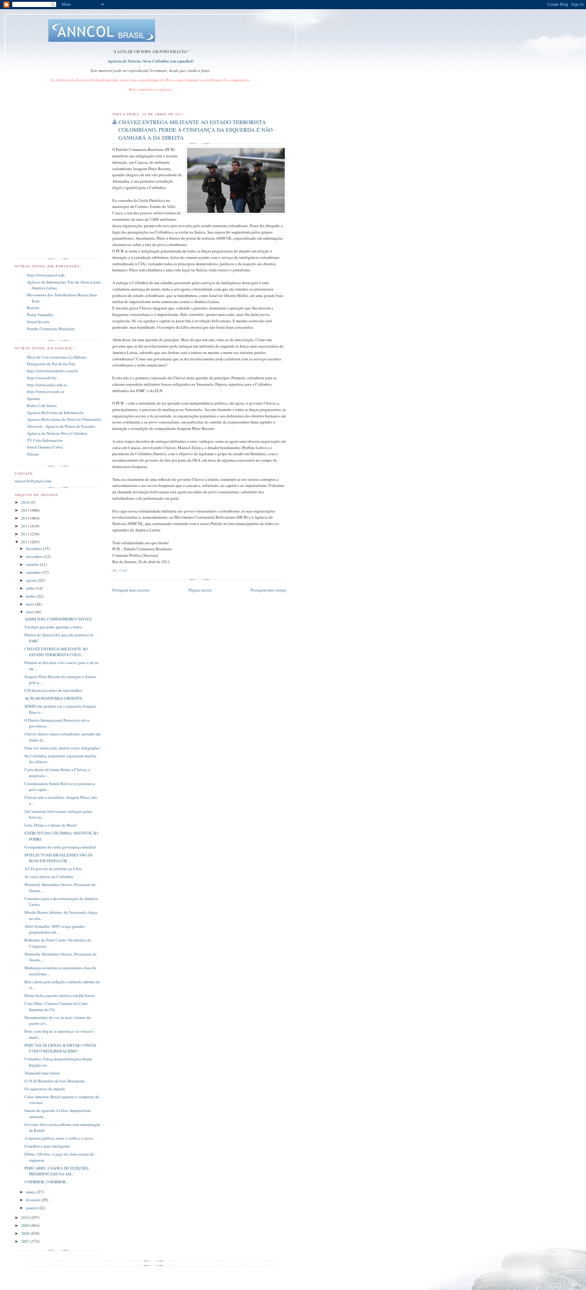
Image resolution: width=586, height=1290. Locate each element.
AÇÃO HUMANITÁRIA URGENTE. (53, 698)
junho (31, 596)
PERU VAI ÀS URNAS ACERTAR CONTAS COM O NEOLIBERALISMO (60, 1048)
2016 (26, 502)
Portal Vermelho (40, 314)
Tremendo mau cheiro (42, 1073)
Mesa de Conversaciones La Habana (56, 357)
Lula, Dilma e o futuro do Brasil (50, 825)
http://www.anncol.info (46, 275)
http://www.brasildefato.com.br (52, 370)
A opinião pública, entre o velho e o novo (58, 1138)
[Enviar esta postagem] (128, 570)
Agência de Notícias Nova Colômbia (57, 433)
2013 (26, 526)
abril (30, 612)
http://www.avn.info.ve (45, 391)
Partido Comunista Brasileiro (51, 328)
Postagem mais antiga (268, 590)
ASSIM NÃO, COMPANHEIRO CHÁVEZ (58, 619)
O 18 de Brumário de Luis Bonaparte (54, 1081)
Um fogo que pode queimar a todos (53, 627)
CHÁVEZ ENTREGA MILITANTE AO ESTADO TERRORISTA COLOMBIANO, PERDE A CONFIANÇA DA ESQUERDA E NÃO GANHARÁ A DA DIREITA (195, 129)
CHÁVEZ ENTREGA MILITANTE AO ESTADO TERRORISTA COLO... (56, 652)
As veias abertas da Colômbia (48, 876)
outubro (33, 564)
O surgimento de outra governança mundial (60, 847)
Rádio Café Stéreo (42, 405)
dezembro (34, 548)
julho (31, 588)
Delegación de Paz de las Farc (51, 363)
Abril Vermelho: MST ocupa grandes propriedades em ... (54, 929)
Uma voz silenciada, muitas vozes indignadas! (62, 748)
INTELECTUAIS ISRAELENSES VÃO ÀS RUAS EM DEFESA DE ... (58, 858)
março (31, 1192)
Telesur (33, 454)
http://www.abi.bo (41, 378)
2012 (26, 534)
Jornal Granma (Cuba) (45, 447)
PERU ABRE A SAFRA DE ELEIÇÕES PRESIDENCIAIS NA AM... (56, 1171)
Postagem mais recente (131, 590)
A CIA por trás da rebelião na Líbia (53, 868)
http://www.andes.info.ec (47, 385)
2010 (26, 1217)
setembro (34, 572)
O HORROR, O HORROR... (46, 1182)
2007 (26, 1241)
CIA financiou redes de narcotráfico (53, 690)
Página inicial (200, 590)
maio (30, 604)
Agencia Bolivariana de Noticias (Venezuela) (64, 419)
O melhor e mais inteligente (47, 1146)
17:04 (122, 570)
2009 (26, 1225)
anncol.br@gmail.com (33, 481)
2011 (26, 542)
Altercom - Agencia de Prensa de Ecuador (61, 426)
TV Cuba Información (45, 440)
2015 (26, 510)
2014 (26, 518)
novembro (35, 556)
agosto (32, 580)
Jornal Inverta (38, 321)
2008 (26, 1233)
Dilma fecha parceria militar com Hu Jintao (59, 995)
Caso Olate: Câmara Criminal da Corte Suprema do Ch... (56, 1006)
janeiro (32, 1207)
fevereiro (34, 1199)
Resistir (33, 307)
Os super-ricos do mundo (44, 1089)
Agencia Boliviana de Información (55, 412)
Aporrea (33, 398)
